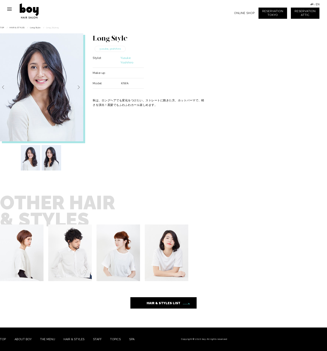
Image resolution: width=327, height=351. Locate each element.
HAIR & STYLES (74, 339)
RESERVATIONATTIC (305, 13)
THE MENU (47, 339)
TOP (3, 339)
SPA (132, 339)
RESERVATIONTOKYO (272, 13)
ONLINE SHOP (244, 13)
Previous (4, 87)
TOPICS (115, 339)
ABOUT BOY (23, 339)
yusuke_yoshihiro (110, 48)
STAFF (97, 339)
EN (317, 4)
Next (79, 87)
